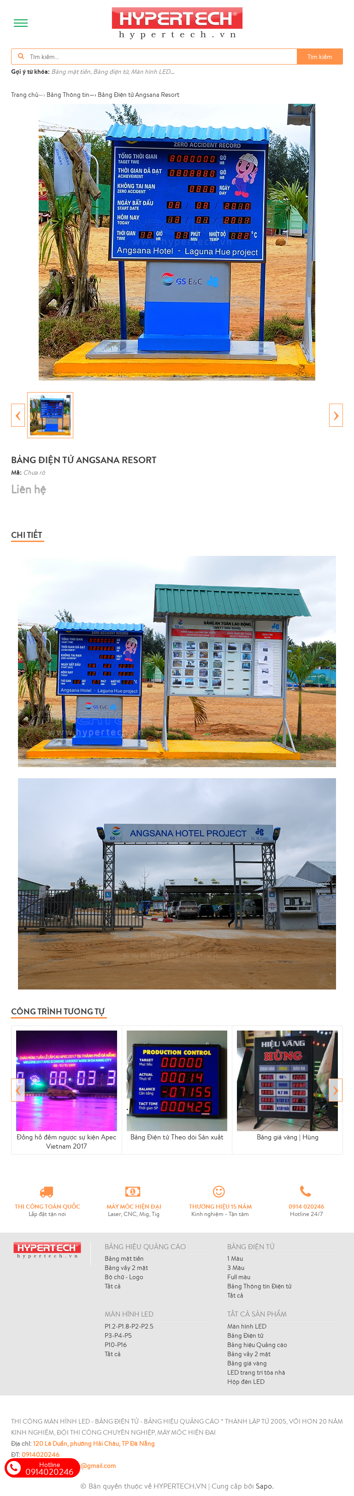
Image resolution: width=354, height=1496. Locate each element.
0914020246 (40, 1454)
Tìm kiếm (319, 57)
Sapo (264, 1486)
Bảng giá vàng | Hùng (288, 1136)
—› (71, 94)
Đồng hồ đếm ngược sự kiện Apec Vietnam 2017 (67, 1141)
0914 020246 (306, 1206)
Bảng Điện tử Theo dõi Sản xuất (177, 1136)
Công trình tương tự (58, 1011)
